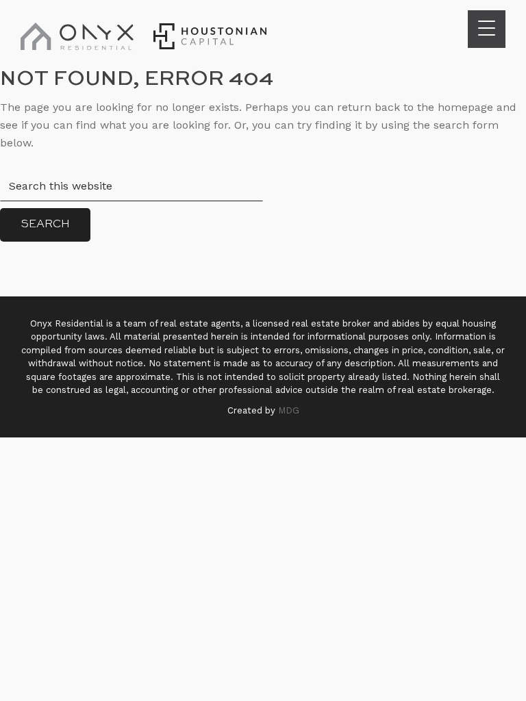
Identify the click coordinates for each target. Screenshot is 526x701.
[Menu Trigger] (486, 29)
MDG (288, 410)
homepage (465, 107)
